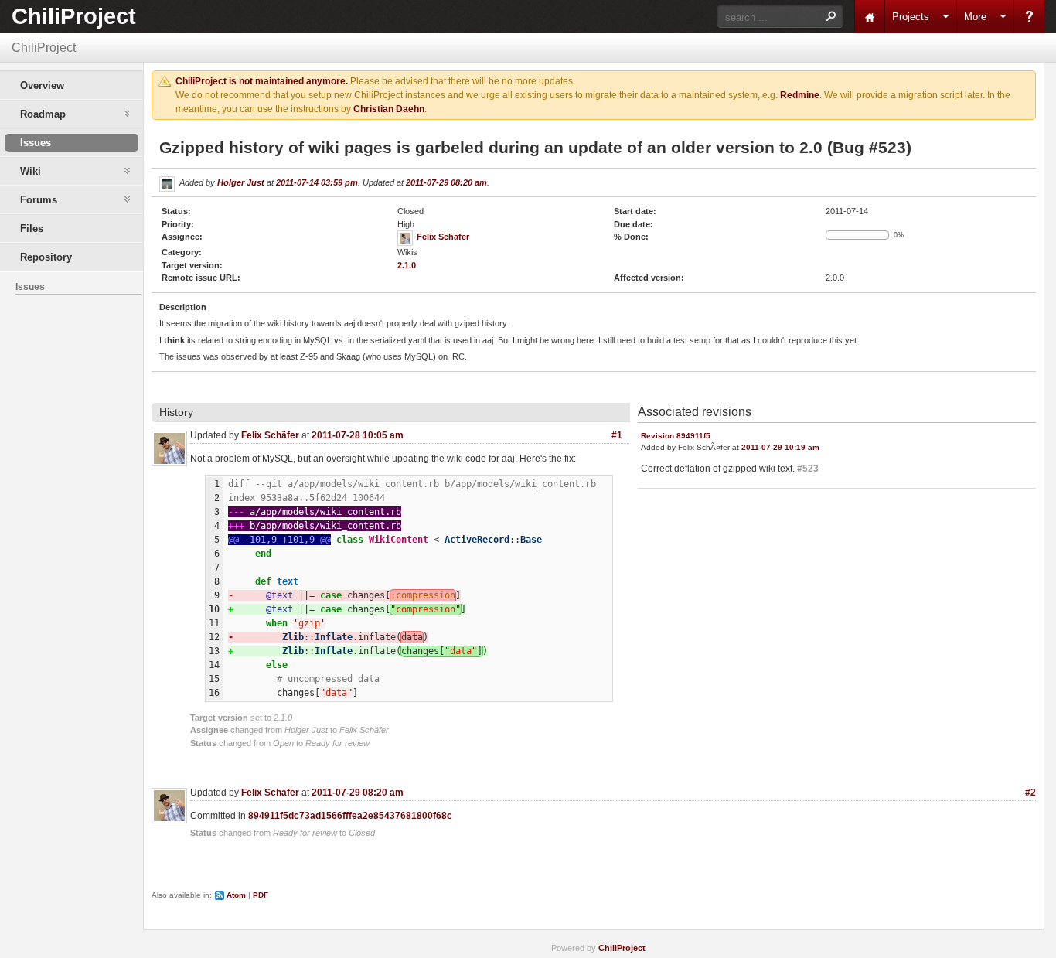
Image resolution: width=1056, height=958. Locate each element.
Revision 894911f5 (675, 435)
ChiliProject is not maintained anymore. (261, 81)
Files (31, 228)
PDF (260, 895)
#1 (616, 435)
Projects (910, 16)
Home (869, 16)
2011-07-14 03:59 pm (317, 182)
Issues (35, 142)
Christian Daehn (388, 109)
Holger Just (240, 182)
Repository (46, 257)
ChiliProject (74, 16)
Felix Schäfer (443, 236)
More (975, 16)
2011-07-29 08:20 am (446, 182)
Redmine (799, 95)
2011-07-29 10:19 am (780, 447)
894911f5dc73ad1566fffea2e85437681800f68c (350, 815)
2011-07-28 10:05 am (358, 435)
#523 (808, 468)
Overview (42, 85)
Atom (236, 895)
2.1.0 (406, 265)
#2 (1030, 792)
